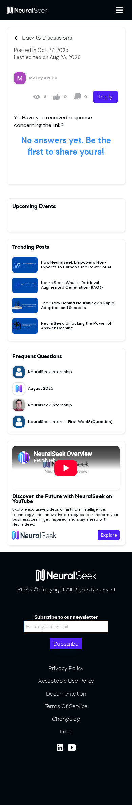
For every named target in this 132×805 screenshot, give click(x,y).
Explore (109, 535)
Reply (105, 96)
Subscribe (66, 643)
